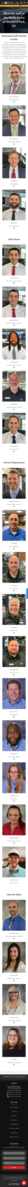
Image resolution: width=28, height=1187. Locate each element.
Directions (14, 1115)
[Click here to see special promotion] (14, 5)
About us (14, 1111)
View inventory (14, 1107)
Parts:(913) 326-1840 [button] (15, 1096)
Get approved (14, 1124)
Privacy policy (14, 1132)
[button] (21, 2)
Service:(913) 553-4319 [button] (15, 1094)
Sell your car (14, 1120)
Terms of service (14, 1137)
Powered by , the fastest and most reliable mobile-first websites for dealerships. (14, 1179)
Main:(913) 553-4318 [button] (15, 1092)
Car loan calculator (14, 1128)
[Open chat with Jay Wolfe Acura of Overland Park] (23, 1182)
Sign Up (14, 1167)
